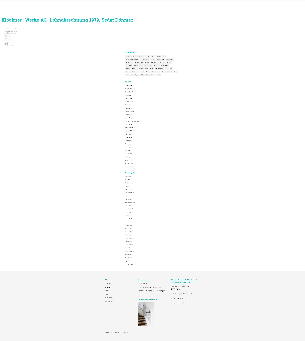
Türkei (147, 75)
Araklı (164, 56)
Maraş (148, 72)
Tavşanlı (137, 75)
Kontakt (107, 287)
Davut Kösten (128, 189)
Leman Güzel (128, 124)
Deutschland (129, 62)
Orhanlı (175, 72)
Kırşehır (142, 72)
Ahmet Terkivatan (129, 88)
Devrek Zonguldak (138, 62)
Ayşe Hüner (128, 186)
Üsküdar (158, 75)
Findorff (169, 62)
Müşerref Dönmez (130, 131)
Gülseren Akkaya (129, 192)
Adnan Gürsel (128, 85)
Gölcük (150, 65)
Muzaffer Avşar (129, 235)
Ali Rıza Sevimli (129, 92)
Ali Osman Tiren (129, 183)
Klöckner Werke (159, 68)
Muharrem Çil (128, 228)
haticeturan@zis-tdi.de (183, 298)
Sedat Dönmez (129, 248)
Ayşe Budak (128, 95)
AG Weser (133, 56)
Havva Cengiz (128, 205)
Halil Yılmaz (128, 199)
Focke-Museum (143, 284)
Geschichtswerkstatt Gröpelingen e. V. (149, 287)
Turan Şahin (128, 257)
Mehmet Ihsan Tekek (130, 127)
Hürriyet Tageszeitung (131, 68)
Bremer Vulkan (160, 59)
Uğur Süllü (127, 261)
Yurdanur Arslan (129, 160)
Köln (171, 68)
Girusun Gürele (143, 65)
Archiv (107, 291)
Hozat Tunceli (164, 65)
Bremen (153, 59)
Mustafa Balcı (128, 232)
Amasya (147, 56)
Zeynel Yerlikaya (129, 163)
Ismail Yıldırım (128, 212)
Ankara (153, 56)
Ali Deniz (127, 179)
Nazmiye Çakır (129, 134)
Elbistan (147, 62)
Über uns (107, 284)
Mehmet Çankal (129, 222)
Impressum (108, 298)
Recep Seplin (128, 144)
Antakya (159, 56)
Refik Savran (128, 241)
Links (106, 294)
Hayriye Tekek (128, 118)
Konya (166, 68)
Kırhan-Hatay (135, 72)
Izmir (146, 68)
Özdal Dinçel (128, 140)
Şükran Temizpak (129, 251)
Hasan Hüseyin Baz (130, 202)
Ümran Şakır (128, 153)
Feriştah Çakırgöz (129, 101)
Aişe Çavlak (128, 176)
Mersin (163, 72)
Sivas (127, 75)
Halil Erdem (128, 196)
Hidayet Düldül (129, 209)
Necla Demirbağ (129, 238)
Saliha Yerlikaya (129, 244)
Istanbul (141, 68)
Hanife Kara (128, 108)
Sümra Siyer (128, 254)
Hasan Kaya (128, 114)
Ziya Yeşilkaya (128, 166)
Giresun (136, 65)
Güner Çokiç (128, 105)
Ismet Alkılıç (128, 215)
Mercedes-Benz (156, 72)
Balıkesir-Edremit (144, 59)
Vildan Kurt (128, 157)
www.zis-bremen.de (177, 303)
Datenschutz (109, 301)
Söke (131, 75)
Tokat (142, 75)
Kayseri (151, 68)
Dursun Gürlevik (129, 98)
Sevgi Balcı (128, 150)
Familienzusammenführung (158, 62)
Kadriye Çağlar (129, 218)
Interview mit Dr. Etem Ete (132, 121)
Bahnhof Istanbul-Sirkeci (132, 59)
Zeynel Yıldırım (129, 264)
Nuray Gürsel (128, 137)
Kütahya (128, 72)
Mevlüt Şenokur (129, 225)
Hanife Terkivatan (129, 111)
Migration (169, 72)
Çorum (152, 75)
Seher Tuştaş (128, 147)
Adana (127, 56)
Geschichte (129, 65)
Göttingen (156, 65)
